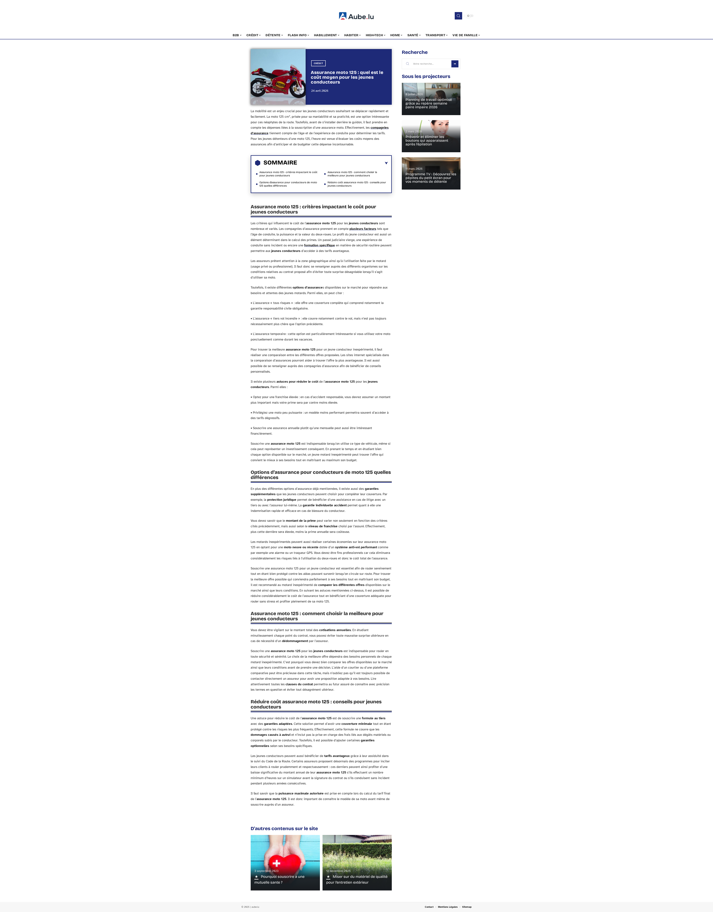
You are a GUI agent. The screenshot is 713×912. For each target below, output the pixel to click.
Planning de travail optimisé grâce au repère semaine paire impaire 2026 (429, 103)
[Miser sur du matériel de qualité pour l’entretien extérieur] (357, 862)
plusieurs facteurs (362, 229)
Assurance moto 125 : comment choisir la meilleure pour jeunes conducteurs (352, 174)
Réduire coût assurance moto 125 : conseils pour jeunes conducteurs (357, 184)
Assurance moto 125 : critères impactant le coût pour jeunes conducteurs (288, 174)
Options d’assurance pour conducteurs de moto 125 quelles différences (288, 184)
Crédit (318, 63)
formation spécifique (319, 245)
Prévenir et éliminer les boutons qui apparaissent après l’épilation (427, 140)
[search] (458, 15)
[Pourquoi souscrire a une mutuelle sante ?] (285, 862)
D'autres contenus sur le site (284, 828)
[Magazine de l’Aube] (356, 16)
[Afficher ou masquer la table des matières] (342, 163)
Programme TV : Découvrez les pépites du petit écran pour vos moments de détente (431, 178)
